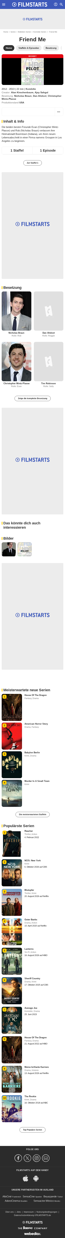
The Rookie (30, 1096)
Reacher (28, 831)
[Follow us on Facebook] (18, 1158)
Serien (13, 32)
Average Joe (30, 1008)
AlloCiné (7, 1196)
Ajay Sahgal (41, 92)
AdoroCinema (12, 1200)
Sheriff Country (32, 978)
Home (5, 32)
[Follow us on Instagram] (37, 1158)
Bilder (8, 538)
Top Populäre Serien (32, 1130)
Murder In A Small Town (37, 781)
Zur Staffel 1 (32, 163)
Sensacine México (44, 1200)
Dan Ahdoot (39, 96)
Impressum (29, 1212)
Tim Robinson (48, 383)
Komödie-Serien (39, 32)
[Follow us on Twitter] (28, 1158)
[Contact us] (46, 1158)
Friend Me (32, 39)
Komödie (31, 89)
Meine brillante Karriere (36, 1067)
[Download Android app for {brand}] (37, 1178)
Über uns (9, 1212)
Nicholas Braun (23, 96)
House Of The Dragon (35, 695)
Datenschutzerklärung (24, 1215)
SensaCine (29, 1196)
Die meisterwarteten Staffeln (32, 814)
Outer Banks (30, 919)
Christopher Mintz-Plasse (17, 383)
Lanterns (29, 949)
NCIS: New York (32, 860)
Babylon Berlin (32, 752)
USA (21, 102)
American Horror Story (36, 724)
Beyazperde (50, 1196)
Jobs (18, 1212)
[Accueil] (29, 4)
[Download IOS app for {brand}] (27, 1178)
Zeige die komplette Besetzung (32, 398)
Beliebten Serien (24, 32)
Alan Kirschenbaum (22, 92)
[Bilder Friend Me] (9, 549)
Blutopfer (29, 890)
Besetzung (12, 287)
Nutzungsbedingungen (46, 1212)
